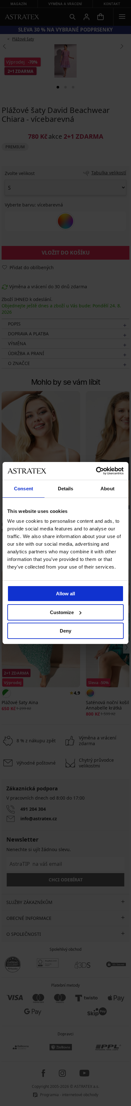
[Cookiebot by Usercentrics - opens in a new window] (96, 471)
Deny (65, 631)
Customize (62, 612)
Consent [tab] (23, 488)
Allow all (65, 593)
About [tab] (107, 488)
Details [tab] (65, 488)
